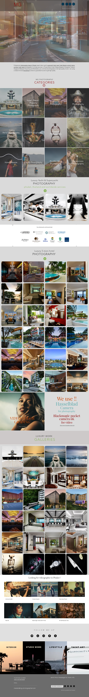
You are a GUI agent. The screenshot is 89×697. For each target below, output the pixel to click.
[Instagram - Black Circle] (43, 636)
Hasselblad (26, 70)
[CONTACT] (70, 4)
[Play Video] (17, 589)
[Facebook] (49, 636)
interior (73, 65)
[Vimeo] (32, 636)
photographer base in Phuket (28, 65)
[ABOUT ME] (66, 4)
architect (16, 67)
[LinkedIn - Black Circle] (37, 636)
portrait (69, 65)
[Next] (81, 29)
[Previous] (7, 29)
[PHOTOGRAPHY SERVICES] (73, 4)
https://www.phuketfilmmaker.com (67, 425)
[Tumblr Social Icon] (55, 636)
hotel (54, 65)
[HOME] (62, 4)
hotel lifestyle (63, 65)
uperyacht (50, 65)
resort (57, 65)
